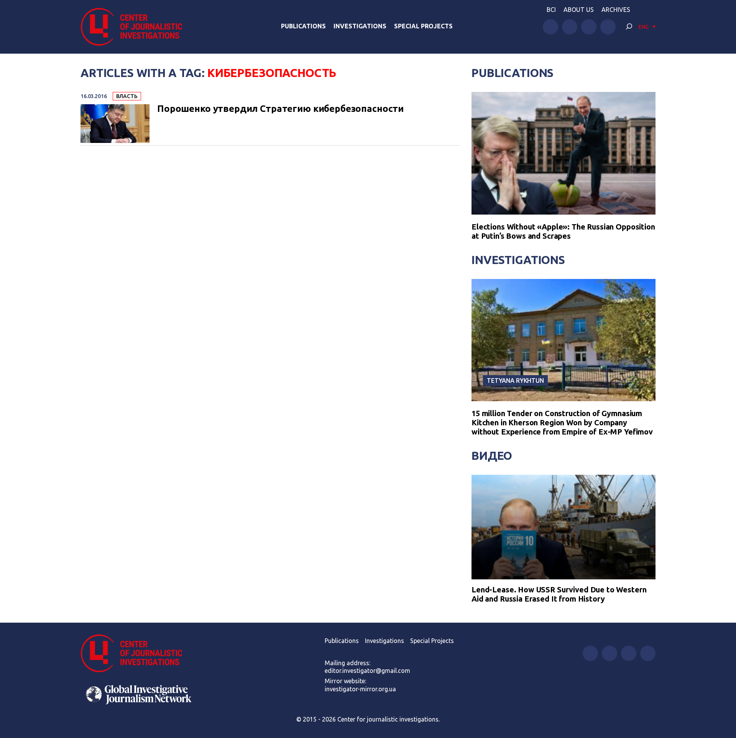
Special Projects (423, 26)
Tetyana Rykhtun (515, 380)
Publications (303, 26)
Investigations (360, 26)
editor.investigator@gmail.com (367, 670)
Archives (615, 9)
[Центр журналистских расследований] (135, 27)
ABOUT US (579, 9)
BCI (551, 9)
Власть (127, 96)
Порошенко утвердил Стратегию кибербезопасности (280, 108)
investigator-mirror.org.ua (360, 689)
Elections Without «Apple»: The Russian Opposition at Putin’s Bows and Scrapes (563, 231)
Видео (492, 455)
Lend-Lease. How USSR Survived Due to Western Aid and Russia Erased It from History (559, 594)
